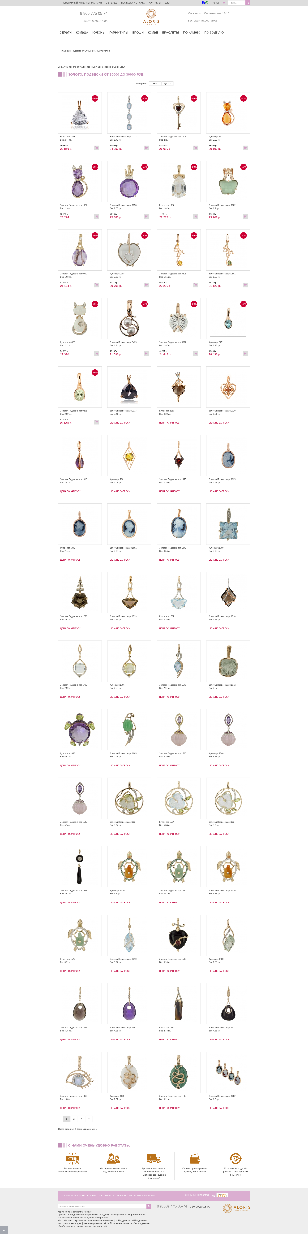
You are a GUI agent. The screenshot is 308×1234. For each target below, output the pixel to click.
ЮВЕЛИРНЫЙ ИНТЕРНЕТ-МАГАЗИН (82, 2)
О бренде (111, 2)
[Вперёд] (81, 1119)
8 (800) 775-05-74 (172, 1206)
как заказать (106, 1195)
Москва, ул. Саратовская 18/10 (208, 13)
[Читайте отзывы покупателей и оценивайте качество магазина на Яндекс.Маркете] (222, 1195)
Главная (65, 50)
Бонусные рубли (144, 1195)
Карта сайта (64, 1211)
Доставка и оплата (133, 2)
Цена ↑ (167, 83)
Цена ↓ (155, 83)
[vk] (213, 1195)
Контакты (155, 2)
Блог (168, 2)
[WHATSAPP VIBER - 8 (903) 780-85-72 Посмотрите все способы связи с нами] (205, 3)
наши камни (124, 1195)
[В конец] (89, 1119)
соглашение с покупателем (78, 1195)
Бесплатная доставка (202, 20)
